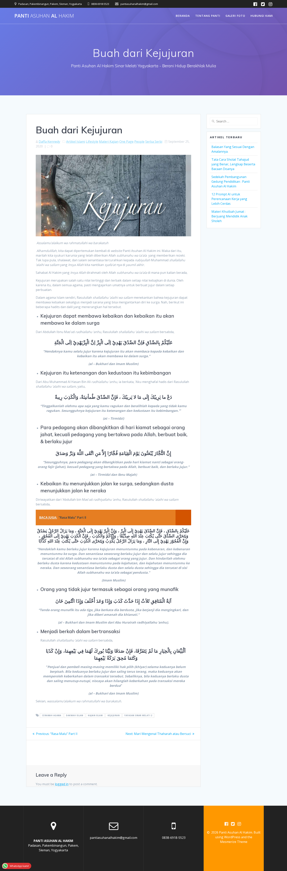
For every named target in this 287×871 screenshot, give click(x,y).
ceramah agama (51, 715)
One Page (126, 141)
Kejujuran (114, 715)
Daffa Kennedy (49, 141)
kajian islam (95, 715)
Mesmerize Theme (233, 842)
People (139, 141)
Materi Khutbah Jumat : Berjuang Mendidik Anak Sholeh (229, 216)
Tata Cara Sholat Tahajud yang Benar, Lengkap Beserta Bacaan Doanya (233, 164)
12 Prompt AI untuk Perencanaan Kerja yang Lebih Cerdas (229, 199)
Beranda (183, 16)
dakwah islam (74, 715)
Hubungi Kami (261, 16)
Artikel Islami (75, 141)
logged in (62, 784)
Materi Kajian (109, 141)
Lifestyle (92, 141)
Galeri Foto (235, 16)
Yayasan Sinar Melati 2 (138, 715)
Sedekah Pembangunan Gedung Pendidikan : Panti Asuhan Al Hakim (230, 181)
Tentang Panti (207, 16)
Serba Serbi (153, 141)
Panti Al (44, 15)
